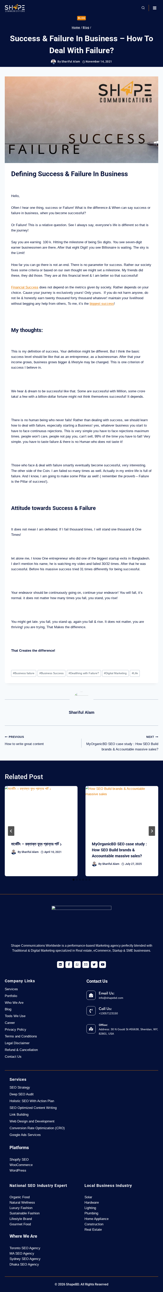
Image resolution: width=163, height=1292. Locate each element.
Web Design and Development (32, 1121)
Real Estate (93, 1229)
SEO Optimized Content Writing (33, 1108)
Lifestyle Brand (21, 1219)
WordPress (18, 1170)
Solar (88, 1197)
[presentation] (41, 810)
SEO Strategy (20, 1087)
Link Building (19, 1114)
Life (135, 673)
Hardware (91, 1202)
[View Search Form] (143, 8)
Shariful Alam (70, 61)
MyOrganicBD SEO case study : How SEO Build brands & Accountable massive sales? (122, 743)
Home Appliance (96, 1219)
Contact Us (13, 1057)
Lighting (90, 1208)
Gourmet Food (20, 1224)
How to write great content (24, 740)
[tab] (74, 880)
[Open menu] (154, 8)
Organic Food (20, 1197)
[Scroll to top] (152, 1275)
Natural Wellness (22, 1202)
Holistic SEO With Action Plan (32, 1101)
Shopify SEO (19, 1159)
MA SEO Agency (22, 1253)
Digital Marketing (115, 673)
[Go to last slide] (11, 831)
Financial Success (24, 287)
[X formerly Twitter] (94, 964)
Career (10, 1023)
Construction (93, 1224)
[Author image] (53, 61)
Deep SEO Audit (22, 1094)
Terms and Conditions (21, 1036)
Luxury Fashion (21, 1208)
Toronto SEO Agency (25, 1248)
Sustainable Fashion (25, 1213)
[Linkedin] (60, 964)
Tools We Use (15, 1016)
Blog (81, 18)
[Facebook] (68, 964)
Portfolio (11, 996)
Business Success (51, 673)
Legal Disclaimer (17, 1043)
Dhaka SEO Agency (24, 1264)
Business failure (23, 673)
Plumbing (91, 1213)
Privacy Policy (15, 1029)
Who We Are (14, 1003)
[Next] (152, 831)
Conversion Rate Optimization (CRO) (37, 1128)
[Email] (85, 964)
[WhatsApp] (77, 964)
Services (11, 989)
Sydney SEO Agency (25, 1259)
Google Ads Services (25, 1135)
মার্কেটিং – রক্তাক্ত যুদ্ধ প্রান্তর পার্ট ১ (36, 844)
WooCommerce (21, 1165)
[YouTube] (102, 964)
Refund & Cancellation (21, 1050)
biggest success (102, 304)
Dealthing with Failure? (84, 673)
